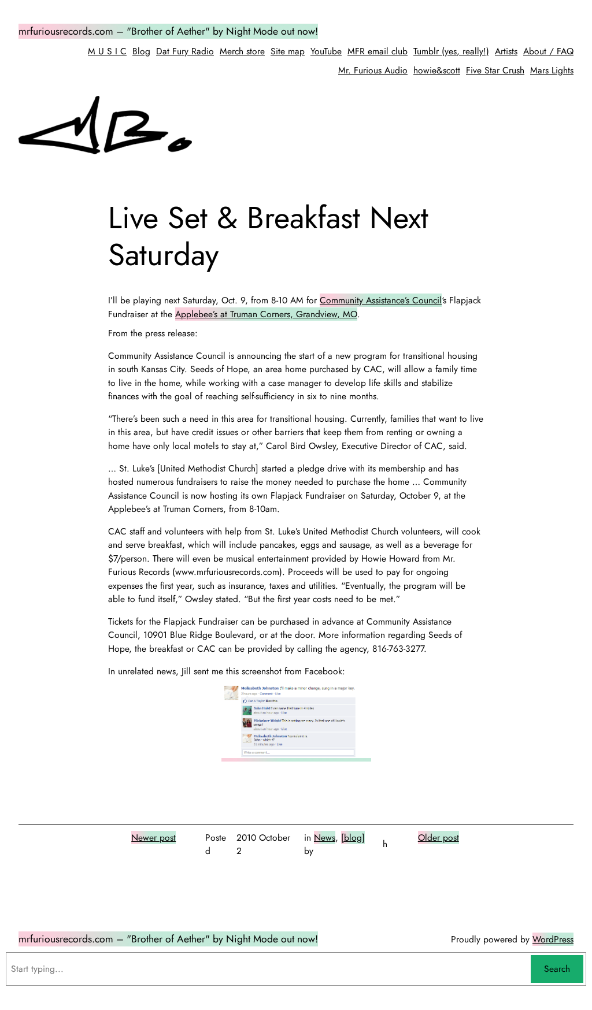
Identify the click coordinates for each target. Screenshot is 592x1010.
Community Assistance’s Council (381, 300)
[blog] (353, 837)
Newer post (153, 837)
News (324, 837)
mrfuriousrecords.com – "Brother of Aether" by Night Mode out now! (168, 31)
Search (557, 968)
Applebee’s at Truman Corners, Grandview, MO (266, 314)
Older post (438, 837)
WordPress (553, 939)
